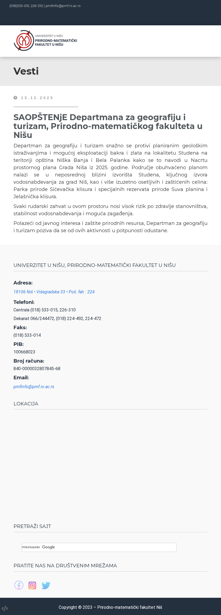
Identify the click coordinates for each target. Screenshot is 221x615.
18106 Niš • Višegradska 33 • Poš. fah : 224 (54, 291)
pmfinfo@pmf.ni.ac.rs (63, 6)
